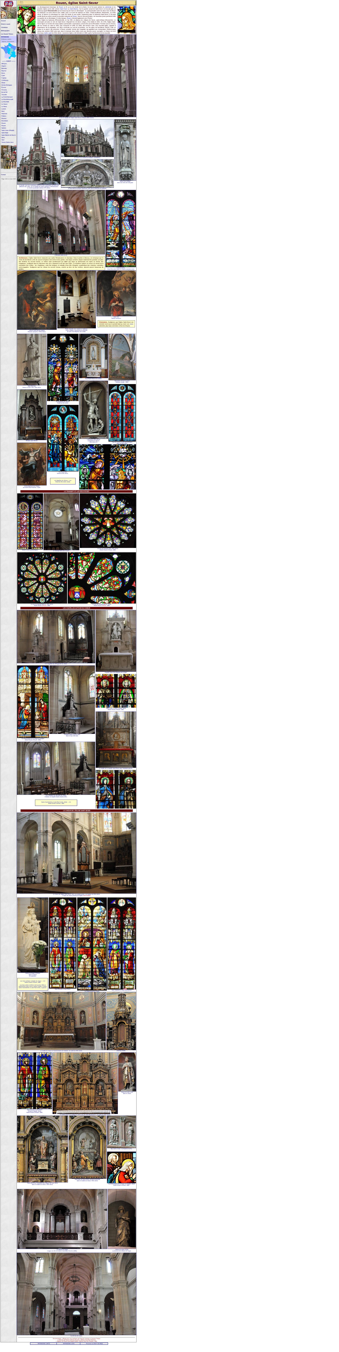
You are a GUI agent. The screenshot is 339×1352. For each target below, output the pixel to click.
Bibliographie (5, 30)
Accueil (3, 20)
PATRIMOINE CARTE (44, 1343)
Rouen (61, 7)
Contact (3, 174)
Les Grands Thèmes (7, 34)
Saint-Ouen (63, 9)
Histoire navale (5, 24)
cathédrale (108, 7)
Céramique (4, 27)
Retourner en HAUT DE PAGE (94, 1343)
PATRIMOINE (5, 37)
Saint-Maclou (74, 9)
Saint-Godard (86, 895)
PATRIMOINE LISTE (68, 1343)
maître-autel (48, 33)
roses (131, 324)
